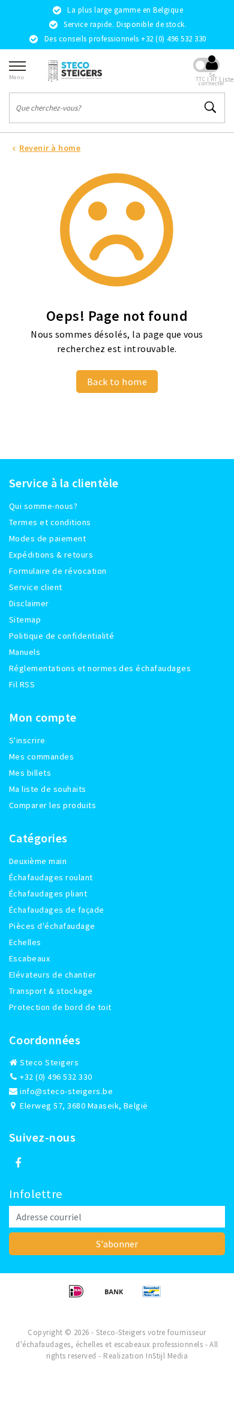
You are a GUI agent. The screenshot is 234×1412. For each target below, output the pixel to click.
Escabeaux (29, 958)
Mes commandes (41, 756)
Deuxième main (38, 861)
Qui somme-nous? (43, 506)
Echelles (25, 942)
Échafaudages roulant (51, 877)
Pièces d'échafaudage (52, 926)
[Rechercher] (211, 108)
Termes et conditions (50, 522)
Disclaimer (29, 603)
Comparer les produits (52, 805)
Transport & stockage (51, 990)
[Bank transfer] (118, 1297)
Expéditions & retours (51, 554)
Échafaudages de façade (56, 909)
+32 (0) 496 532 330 (55, 1076)
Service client (35, 587)
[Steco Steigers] (75, 70)
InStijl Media (167, 1356)
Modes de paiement (47, 538)
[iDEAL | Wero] (80, 1297)
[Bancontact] (155, 1297)
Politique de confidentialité (61, 635)
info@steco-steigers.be (66, 1091)
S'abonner (117, 1244)
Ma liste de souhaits (47, 789)
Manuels (24, 652)
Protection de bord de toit (60, 1007)
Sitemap (25, 619)
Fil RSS (22, 684)
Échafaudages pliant (48, 893)
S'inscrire (27, 740)
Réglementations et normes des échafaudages (100, 668)
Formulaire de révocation (58, 570)
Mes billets (30, 772)
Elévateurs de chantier (53, 974)
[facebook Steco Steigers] (18, 1163)
